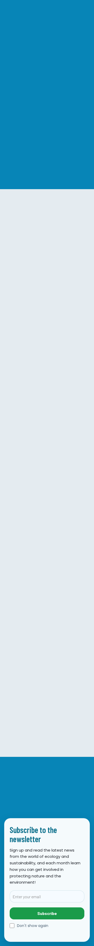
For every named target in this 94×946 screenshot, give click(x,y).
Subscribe (47, 913)
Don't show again (32, 925)
